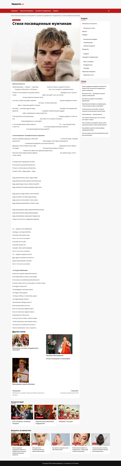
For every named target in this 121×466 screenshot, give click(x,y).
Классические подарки (90, 39)
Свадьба (86, 53)
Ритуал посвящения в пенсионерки (58, 359)
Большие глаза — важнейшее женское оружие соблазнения (93, 94)
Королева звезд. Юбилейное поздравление (45, 423)
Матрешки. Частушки (66, 422)
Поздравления (57, 15)
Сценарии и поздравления (43, 11)
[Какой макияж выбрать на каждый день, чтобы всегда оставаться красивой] (80, 439)
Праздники (14, 11)
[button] (109, 10)
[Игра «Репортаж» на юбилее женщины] (22, 412)
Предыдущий (28, 393)
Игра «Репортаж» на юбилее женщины (21, 423)
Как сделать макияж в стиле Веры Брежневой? (92, 99)
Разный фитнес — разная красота (92, 114)
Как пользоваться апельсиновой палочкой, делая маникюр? (95, 134)
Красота (84, 31)
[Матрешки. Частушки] (69, 412)
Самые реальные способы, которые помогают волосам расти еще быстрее (93, 110)
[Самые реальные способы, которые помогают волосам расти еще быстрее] (100, 439)
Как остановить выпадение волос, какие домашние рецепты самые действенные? (94, 123)
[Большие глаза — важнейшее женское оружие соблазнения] (40, 439)
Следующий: (69, 392)
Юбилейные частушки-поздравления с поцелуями (25, 349)
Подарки (55, 11)
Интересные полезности (89, 23)
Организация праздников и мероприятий (23, 15)
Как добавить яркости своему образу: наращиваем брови (93, 129)
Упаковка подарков (89, 46)
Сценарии (86, 68)
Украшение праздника (26, 11)
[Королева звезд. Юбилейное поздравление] (45, 412)
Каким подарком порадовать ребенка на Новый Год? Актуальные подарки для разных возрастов (94, 88)
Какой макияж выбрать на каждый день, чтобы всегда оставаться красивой (94, 105)
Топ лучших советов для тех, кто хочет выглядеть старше (93, 118)
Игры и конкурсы (88, 61)
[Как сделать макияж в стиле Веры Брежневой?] (60, 439)
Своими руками (88, 42)
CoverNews (67, 463)
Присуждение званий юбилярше (23, 384)
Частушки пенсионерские (54, 356)
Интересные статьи (89, 28)
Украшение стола (88, 75)
